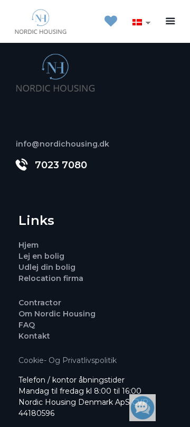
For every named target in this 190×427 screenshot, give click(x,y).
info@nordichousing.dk (62, 144)
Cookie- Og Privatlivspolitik (67, 360)
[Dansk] (137, 22)
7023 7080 (61, 165)
